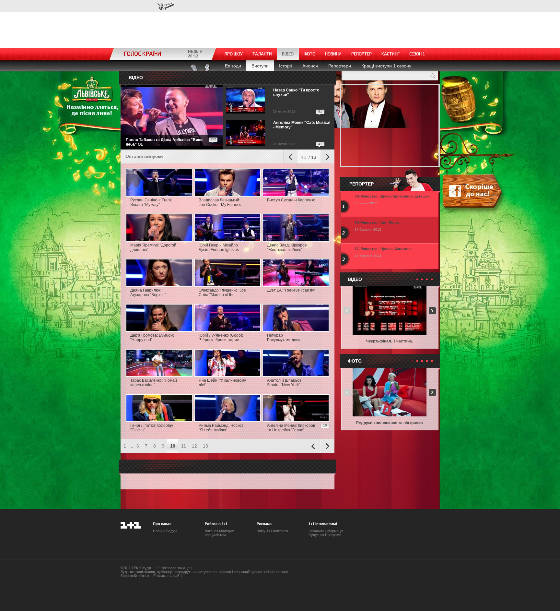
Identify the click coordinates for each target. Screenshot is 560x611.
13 (205, 446)
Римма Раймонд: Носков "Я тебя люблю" (221, 427)
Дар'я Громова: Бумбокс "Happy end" (152, 337)
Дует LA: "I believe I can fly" (291, 290)
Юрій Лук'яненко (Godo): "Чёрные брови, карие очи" (221, 338)
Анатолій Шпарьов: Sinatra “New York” (284, 382)
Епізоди (233, 65)
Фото (309, 54)
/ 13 (311, 157)
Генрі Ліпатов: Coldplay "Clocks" (151, 427)
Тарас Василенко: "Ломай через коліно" (153, 382)
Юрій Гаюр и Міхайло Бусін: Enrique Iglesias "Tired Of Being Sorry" (219, 248)
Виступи (260, 65)
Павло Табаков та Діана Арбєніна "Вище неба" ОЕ (165, 142)
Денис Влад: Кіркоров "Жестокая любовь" (287, 247)
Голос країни (166, 6)
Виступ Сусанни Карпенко (291, 200)
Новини (333, 54)
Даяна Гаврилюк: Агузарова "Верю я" (148, 292)
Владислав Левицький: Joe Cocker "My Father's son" (220, 203)
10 (303, 157)
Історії (285, 65)
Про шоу (234, 54)
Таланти (262, 54)
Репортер (361, 54)
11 (183, 446)
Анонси (310, 65)
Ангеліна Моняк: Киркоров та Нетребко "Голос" (291, 427)
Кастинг (390, 54)
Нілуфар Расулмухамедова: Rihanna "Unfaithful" (285, 338)
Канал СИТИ (140, 6)
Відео (288, 54)
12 (194, 446)
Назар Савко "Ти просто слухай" (296, 92)
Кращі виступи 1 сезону (386, 65)
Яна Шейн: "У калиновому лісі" (222, 382)
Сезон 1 (417, 54)
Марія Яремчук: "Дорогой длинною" (153, 247)
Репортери (339, 65)
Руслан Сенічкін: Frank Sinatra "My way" (151, 202)
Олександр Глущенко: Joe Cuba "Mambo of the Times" (222, 293)
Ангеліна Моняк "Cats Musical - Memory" (301, 124)
